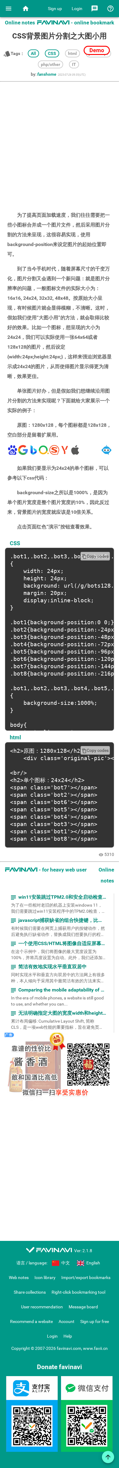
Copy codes (95, 556)
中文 (65, 1262)
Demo (96, 50)
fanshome (46, 74)
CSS (52, 53)
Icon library (45, 1277)
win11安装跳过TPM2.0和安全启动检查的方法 (58, 897)
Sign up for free (94, 1321)
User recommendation (42, 1306)
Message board (83, 1306)
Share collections (30, 1292)
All (33, 53)
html (72, 53)
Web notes (19, 1277)
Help (67, 1336)
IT (74, 64)
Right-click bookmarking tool (78, 1292)
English (92, 1262)
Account (66, 1321)
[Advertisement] (59, 143)
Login (77, 8)
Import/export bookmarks (85, 1277)
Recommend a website (31, 1321)
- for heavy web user (46, 870)
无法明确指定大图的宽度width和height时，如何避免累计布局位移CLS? (58, 1013)
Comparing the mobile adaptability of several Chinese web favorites (58, 990)
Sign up (55, 8)
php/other (50, 64)
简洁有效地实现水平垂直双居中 (48, 966)
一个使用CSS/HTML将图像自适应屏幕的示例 (58, 943)
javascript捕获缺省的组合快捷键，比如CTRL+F (58, 920)
